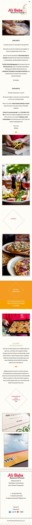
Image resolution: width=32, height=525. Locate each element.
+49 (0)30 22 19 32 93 (16, 496)
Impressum (16, 507)
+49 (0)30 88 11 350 (16, 493)
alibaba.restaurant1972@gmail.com (16, 498)
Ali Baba (13, 520)
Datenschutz (16, 509)
